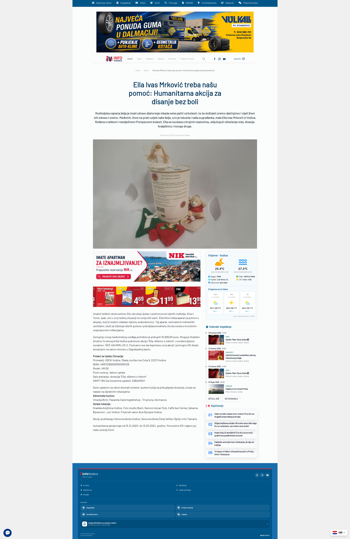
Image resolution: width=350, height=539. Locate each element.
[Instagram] (262, 475)
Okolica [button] (161, 58)
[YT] (224, 58)
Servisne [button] (172, 58)
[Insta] (219, 58)
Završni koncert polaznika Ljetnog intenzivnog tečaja (241, 356)
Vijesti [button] (130, 58)
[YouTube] (267, 475)
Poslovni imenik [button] (187, 58)
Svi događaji (231, 399)
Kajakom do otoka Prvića (237, 388)
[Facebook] (214, 58)
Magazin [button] (149, 58)
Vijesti (187, 135)
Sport (139, 58)
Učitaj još (213, 399)
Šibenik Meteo (243, 316)
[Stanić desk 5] (147, 296)
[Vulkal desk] (175, 32)
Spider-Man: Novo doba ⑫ (237, 339)
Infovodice (179, 135)
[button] (203, 59)
